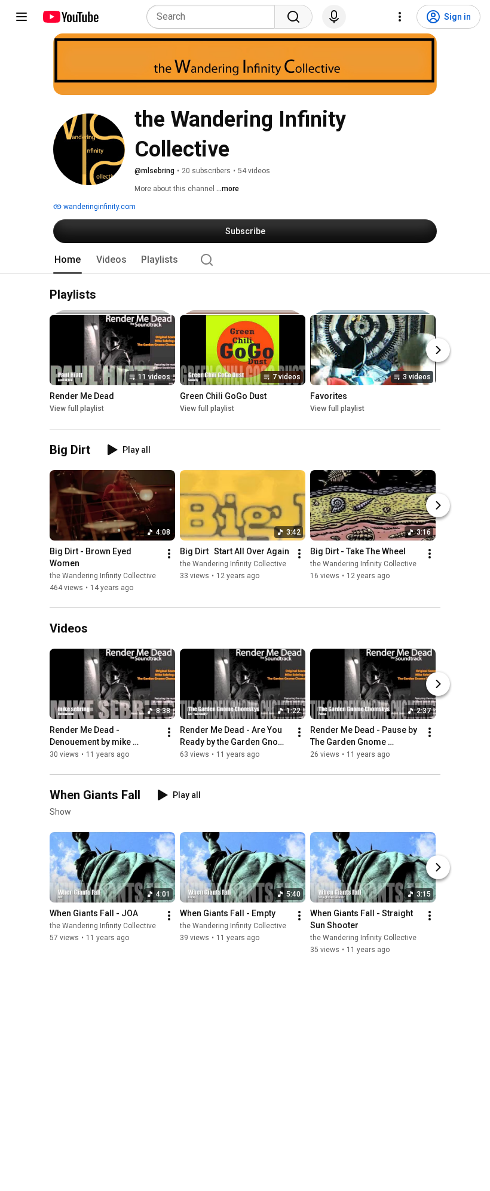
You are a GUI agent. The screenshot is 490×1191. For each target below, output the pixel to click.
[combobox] (214, 17)
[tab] (67, 259)
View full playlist (77, 409)
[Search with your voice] (334, 17)
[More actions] (169, 554)
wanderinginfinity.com (99, 206)
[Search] (293, 17)
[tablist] (245, 259)
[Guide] (21, 17)
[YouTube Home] (70, 16)
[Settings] (400, 17)
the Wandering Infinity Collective (103, 576)
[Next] (438, 351)
